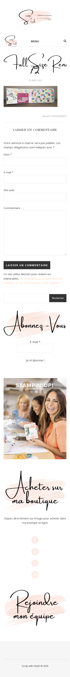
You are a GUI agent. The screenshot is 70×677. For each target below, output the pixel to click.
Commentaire (12, 208)
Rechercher (58, 298)
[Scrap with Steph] (35, 18)
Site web (9, 190)
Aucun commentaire (54, 116)
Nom (8, 154)
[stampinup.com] (35, 418)
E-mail (8, 172)
